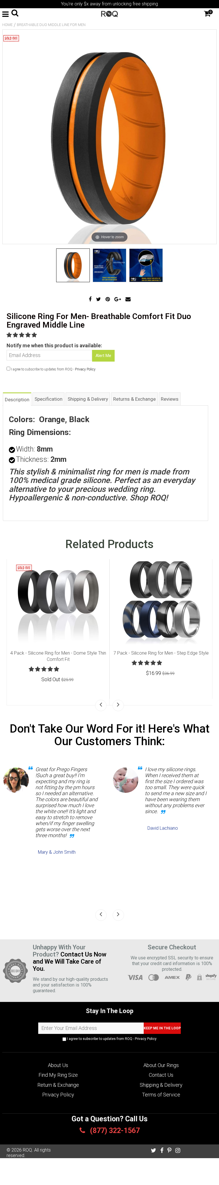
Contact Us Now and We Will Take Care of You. (69, 961)
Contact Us (161, 1075)
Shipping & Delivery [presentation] (88, 399)
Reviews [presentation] (170, 399)
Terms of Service (161, 1095)
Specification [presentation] (48, 399)
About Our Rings (161, 1065)
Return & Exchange (58, 1085)
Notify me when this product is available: (54, 345)
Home (7, 25)
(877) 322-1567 (114, 1130)
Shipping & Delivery (161, 1085)
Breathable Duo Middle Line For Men (51, 25)
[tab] (17, 398)
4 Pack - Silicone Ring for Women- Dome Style (58, 653)
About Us (58, 1065)
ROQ (27, 1150)
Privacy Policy (85, 369)
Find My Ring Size (58, 1075)
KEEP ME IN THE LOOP (162, 1028)
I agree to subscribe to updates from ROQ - (111, 1039)
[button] (22, 335)
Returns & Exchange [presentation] (134, 399)
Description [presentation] (17, 399)
